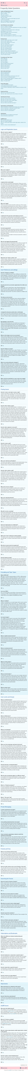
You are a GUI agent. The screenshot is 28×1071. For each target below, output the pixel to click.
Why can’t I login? (4, 17)
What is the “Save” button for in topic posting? (9, 52)
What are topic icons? (5, 68)
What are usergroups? (5, 74)
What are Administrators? (5, 72)
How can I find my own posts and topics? (8, 102)
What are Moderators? (5, 73)
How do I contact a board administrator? (8, 124)
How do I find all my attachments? (7, 115)
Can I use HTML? (4, 59)
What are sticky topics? (5, 65)
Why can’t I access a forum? (6, 47)
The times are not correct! (6, 28)
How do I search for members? (7, 101)
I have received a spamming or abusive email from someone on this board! (13, 88)
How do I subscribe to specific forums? (8, 109)
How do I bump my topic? (5, 54)
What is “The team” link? (5, 80)
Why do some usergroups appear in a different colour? (11, 78)
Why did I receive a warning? (6, 49)
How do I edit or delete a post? (6, 41)
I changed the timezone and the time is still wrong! (10, 29)
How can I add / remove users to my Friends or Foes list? (12, 93)
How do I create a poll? (5, 43)
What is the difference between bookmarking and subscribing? (12, 106)
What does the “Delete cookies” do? (7, 22)
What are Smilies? (4, 60)
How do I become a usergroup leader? (8, 77)
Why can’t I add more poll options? (7, 44)
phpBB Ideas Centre (6, 1023)
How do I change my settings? (6, 26)
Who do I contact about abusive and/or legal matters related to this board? (13, 123)
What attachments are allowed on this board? (9, 114)
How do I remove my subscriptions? (7, 110)
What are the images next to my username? (9, 32)
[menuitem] (4, 3)
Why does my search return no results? (8, 99)
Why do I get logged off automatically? (8, 20)
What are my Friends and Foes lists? (8, 92)
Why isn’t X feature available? (6, 121)
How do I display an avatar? (6, 33)
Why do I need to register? (6, 12)
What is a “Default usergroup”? (6, 79)
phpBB (2, 329)
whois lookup (9, 1036)
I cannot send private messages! (7, 84)
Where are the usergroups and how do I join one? (10, 75)
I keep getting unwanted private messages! (9, 86)
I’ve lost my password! (5, 19)
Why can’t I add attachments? (6, 48)
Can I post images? (4, 62)
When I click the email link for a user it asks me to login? (11, 35)
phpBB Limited (11, 1011)
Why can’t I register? (5, 14)
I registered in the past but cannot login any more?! (10, 18)
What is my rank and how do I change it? (8, 34)
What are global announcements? (7, 63)
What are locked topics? (5, 66)
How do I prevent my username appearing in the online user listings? (14, 27)
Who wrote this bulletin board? (6, 119)
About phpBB (13, 1013)
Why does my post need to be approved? (8, 53)
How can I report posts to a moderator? (8, 50)
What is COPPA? (4, 13)
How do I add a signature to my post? (8, 42)
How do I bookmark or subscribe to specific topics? (10, 108)
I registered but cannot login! (6, 16)
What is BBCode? (4, 58)
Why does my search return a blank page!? (9, 100)
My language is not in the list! (6, 31)
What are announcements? (6, 64)
